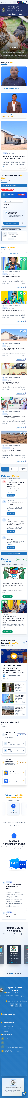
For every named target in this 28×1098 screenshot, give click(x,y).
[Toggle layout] (22, 1079)
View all (24, 643)
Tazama (12, 495)
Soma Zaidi (5, 167)
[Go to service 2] (10, 973)
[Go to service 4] (13, 973)
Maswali (4, 2)
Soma (10, 239)
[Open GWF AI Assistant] (24, 1094)
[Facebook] (18, 1005)
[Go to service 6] (16, 973)
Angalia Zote (20, 559)
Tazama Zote (21, 734)
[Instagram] (9, 1005)
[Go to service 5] (14, 973)
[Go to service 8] (19, 973)
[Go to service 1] (8, 973)
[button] (14, 894)
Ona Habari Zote (14, 253)
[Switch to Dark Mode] (14, 2)
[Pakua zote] (21, 743)
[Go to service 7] (17, 973)
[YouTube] (14, 1005)
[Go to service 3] (11, 973)
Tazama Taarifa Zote (10, 185)
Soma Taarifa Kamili (10, 223)
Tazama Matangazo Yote (14, 553)
